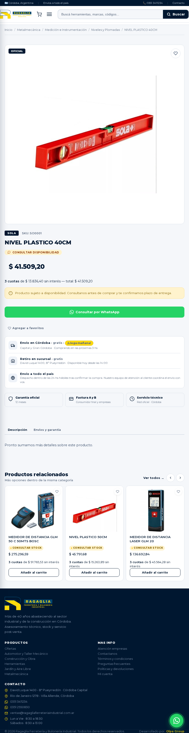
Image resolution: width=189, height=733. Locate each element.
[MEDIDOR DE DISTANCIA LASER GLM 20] (155, 510)
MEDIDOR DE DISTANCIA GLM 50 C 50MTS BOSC (33, 539)
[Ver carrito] (39, 14)
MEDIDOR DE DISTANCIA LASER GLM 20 (150, 539)
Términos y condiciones (115, 659)
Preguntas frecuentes (114, 664)
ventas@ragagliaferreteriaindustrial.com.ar (42, 713)
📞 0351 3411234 (153, 3)
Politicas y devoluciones (115, 669)
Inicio (8, 30)
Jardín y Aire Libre (18, 669)
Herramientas (15, 664)
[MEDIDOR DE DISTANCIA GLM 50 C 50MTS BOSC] (34, 510)
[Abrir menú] (49, 14)
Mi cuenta (105, 674)
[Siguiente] (180, 478)
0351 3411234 (18, 701)
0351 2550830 (20, 707)
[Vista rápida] (33, 527)
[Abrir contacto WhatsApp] (176, 720)
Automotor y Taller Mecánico (26, 653)
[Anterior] (170, 478)
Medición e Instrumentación (66, 30)
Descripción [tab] (17, 430)
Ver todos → (153, 478)
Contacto (178, 3)
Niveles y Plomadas (105, 30)
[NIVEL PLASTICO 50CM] (94, 510)
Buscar (179, 14)
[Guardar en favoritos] (175, 53)
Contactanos (107, 653)
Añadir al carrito (34, 572)
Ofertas (10, 648)
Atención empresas (112, 648)
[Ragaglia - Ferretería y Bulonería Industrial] (15, 14)
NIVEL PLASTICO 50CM (88, 537)
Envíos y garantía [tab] (47, 430)
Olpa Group (175, 731)
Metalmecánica (28, 30)
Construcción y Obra (20, 659)
